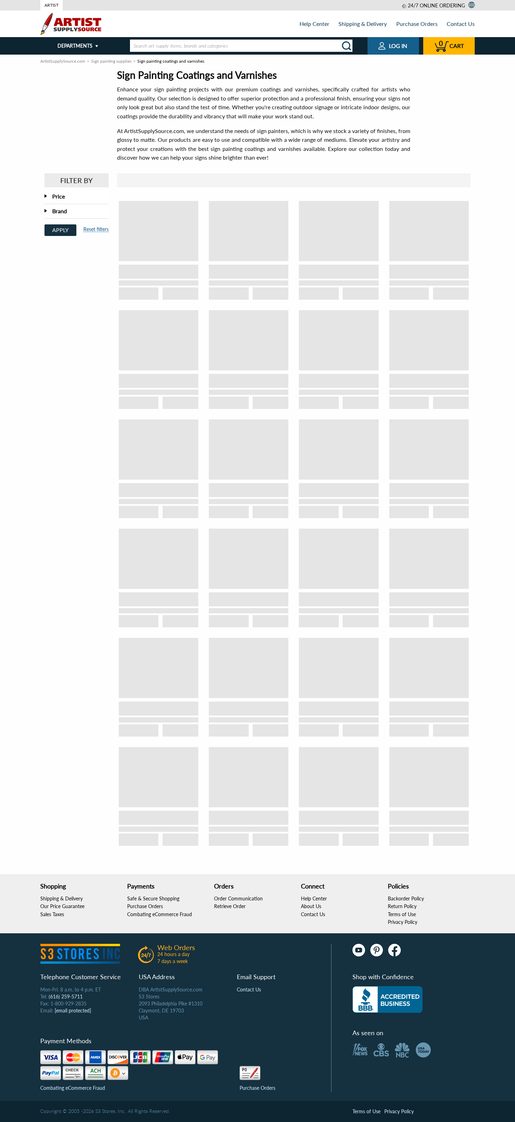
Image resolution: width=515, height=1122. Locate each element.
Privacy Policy (402, 922)
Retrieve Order (230, 906)
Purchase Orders (417, 23)
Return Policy (402, 906)
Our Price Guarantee (62, 906)
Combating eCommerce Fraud (159, 914)
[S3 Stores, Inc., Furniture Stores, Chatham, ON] (387, 999)
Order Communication (238, 898)
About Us (311, 906)
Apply (60, 230)
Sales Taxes (52, 914)
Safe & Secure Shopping (153, 898)
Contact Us (461, 23)
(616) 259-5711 (66, 996)
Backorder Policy (406, 898)
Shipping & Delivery (362, 23)
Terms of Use (402, 914)
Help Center (314, 23)
